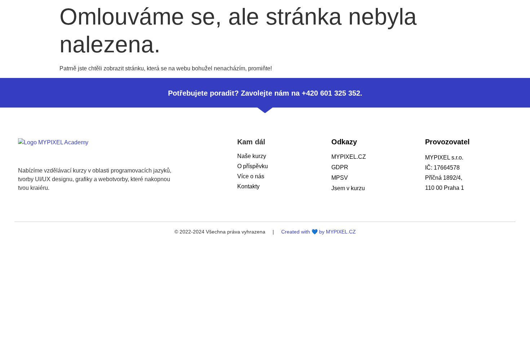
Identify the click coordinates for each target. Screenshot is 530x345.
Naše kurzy (251, 156)
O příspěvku (252, 166)
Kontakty (248, 186)
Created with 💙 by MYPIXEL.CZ (318, 232)
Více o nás (250, 176)
